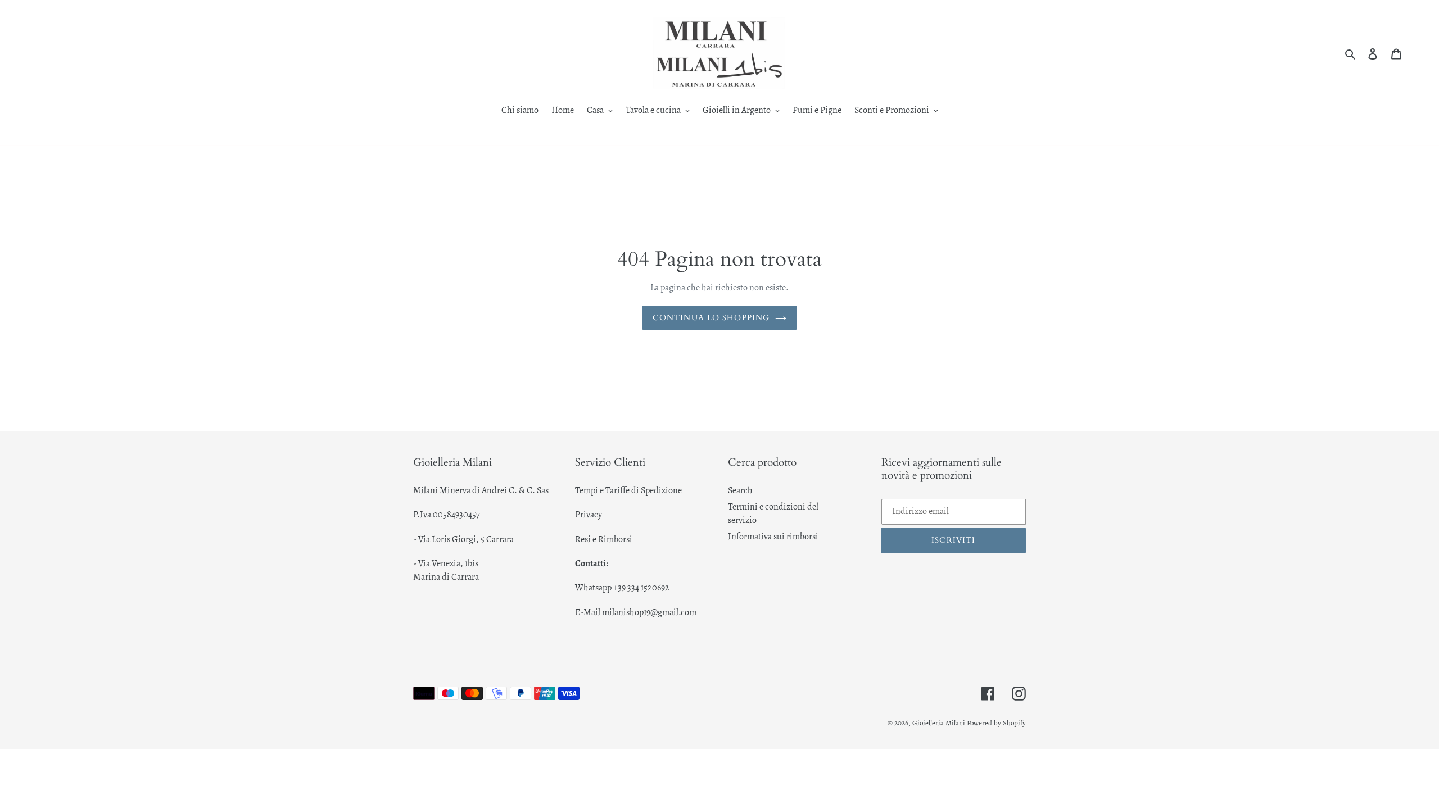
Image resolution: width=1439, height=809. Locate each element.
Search (740, 490)
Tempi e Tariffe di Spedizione (628, 490)
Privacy (588, 514)
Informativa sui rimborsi (773, 536)
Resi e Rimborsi (603, 539)
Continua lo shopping (711, 317)
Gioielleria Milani (939, 723)
